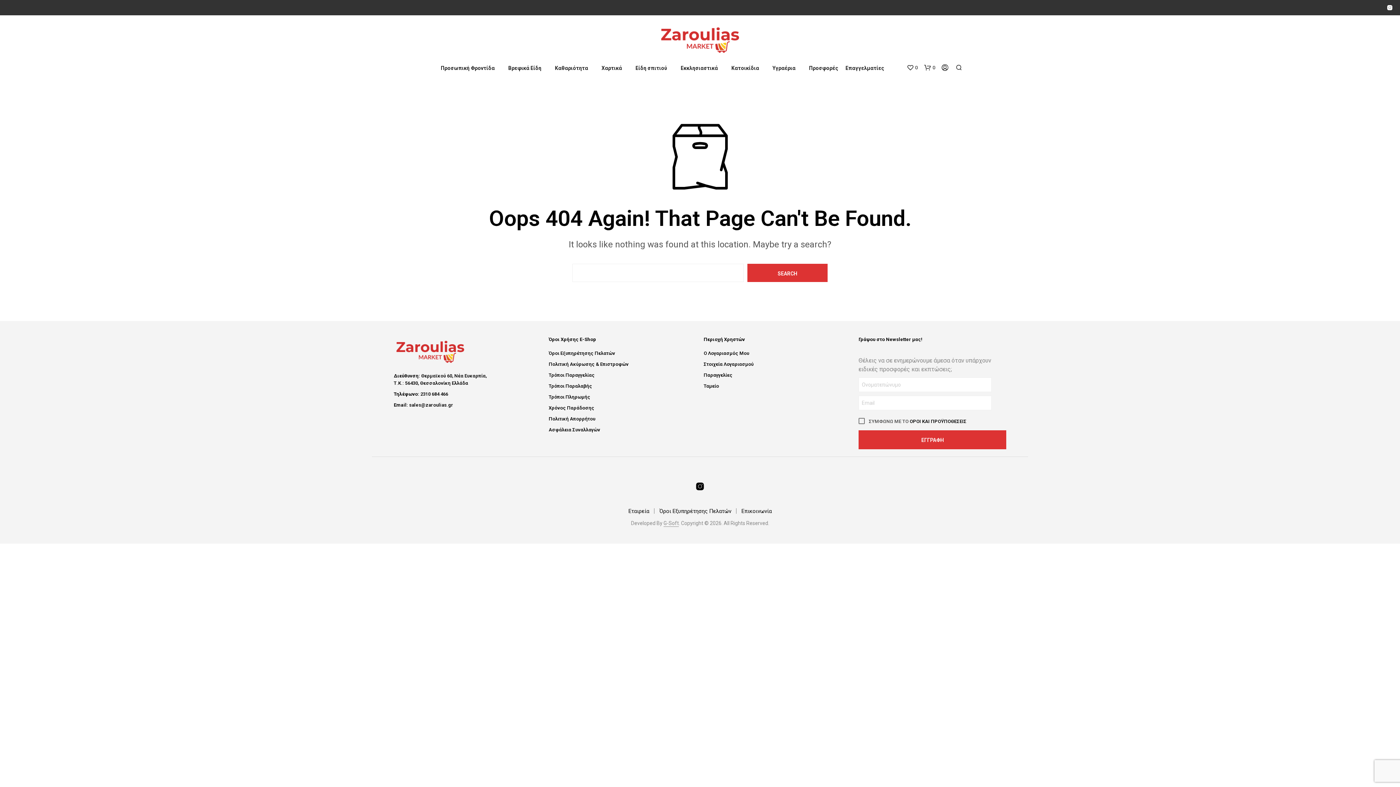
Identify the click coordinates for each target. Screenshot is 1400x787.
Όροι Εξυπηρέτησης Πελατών (582, 353)
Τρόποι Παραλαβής (570, 386)
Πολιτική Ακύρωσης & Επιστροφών (589, 364)
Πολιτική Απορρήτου (572, 419)
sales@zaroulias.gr (431, 405)
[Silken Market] (1390, 8)
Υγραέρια (784, 68)
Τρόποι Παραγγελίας (572, 375)
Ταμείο (711, 386)
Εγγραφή (932, 440)
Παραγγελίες (718, 375)
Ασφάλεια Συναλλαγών (574, 429)
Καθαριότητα (571, 68)
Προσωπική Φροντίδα (468, 68)
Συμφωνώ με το (917, 421)
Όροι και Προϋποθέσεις (938, 421)
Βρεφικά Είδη (524, 68)
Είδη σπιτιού (651, 68)
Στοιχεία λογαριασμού (729, 364)
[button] (912, 67)
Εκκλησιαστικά (699, 68)
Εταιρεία (639, 511)
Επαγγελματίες (864, 68)
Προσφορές (823, 68)
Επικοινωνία (757, 511)
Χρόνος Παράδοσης (571, 408)
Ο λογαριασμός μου (726, 353)
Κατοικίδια (745, 68)
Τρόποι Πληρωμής (569, 397)
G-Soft (671, 523)
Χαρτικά (612, 68)
